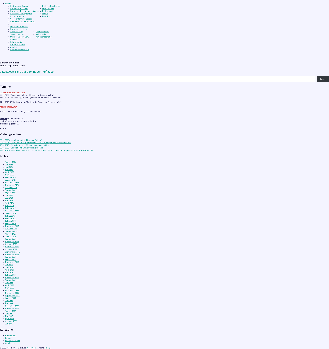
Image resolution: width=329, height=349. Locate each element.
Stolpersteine (48, 8)
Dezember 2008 (12, 290)
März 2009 (9, 287)
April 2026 (9, 172)
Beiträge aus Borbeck (19, 6)
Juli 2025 (9, 195)
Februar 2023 (10, 216)
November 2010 (12, 262)
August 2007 (10, 311)
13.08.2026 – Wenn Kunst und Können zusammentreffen (24, 145)
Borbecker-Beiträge (19, 8)
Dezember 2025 (12, 182)
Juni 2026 (9, 167)
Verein (45, 13)
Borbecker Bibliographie (21, 13)
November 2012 (12, 246)
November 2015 (12, 226)
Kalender (14, 39)
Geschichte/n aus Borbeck (21, 18)
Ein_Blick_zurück (12, 340)
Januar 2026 (10, 180)
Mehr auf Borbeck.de (19, 26)
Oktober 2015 (11, 228)
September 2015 (12, 231)
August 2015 (10, 233)
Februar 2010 (10, 275)
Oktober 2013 (11, 244)
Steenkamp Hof (17, 34)
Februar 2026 (10, 177)
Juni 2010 (9, 267)
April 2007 (9, 318)
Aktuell (8, 3)
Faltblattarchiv (42, 31)
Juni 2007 (9, 313)
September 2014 (12, 239)
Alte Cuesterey (16, 31)
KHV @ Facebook (17, 44)
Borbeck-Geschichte (51, 6)
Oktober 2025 (11, 187)
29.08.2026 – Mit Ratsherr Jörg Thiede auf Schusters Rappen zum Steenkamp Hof (35, 142)
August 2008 (10, 298)
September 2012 (12, 251)
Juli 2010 (9, 264)
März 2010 (9, 272)
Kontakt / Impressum (19, 49)
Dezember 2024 (12, 210)
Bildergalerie (48, 11)
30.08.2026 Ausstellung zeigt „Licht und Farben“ (21, 140)
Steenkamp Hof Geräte (20, 36)
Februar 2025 (10, 208)
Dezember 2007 (12, 305)
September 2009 (12, 280)
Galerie (8, 338)
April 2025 (9, 203)
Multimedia (41, 34)
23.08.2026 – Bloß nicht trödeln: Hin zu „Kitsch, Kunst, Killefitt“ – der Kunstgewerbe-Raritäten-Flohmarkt (46, 150)
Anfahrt (13, 47)
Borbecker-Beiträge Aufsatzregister (26, 11)
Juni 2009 (9, 282)
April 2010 (9, 269)
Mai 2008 (9, 303)
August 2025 (10, 192)
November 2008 (12, 293)
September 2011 (12, 257)
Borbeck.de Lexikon (18, 29)
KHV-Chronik (16, 42)
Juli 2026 (9, 164)
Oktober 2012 (11, 249)
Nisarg (48, 347)
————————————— (21, 24)
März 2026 (9, 174)
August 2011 (10, 259)
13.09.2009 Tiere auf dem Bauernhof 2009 (27, 72)
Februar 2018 (10, 221)
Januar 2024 (10, 213)
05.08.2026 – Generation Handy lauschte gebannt (21, 147)
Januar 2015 (10, 236)
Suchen (323, 79)
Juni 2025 (9, 198)
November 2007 (12, 308)
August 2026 (10, 162)
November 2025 (12, 185)
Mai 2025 (9, 200)
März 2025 (9, 205)
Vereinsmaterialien (44, 36)
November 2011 (12, 254)
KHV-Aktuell (10, 335)
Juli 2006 (9, 323)
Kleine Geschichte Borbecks (22, 21)
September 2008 (12, 295)
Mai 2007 (9, 316)
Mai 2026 (9, 169)
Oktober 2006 (11, 321)
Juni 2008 (9, 300)
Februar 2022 (10, 218)
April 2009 (9, 285)
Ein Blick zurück (17, 16)
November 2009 (12, 277)
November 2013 (12, 241)
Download (46, 16)
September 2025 (12, 190)
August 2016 (10, 223)
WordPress (31, 347)
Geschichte (10, 343)
